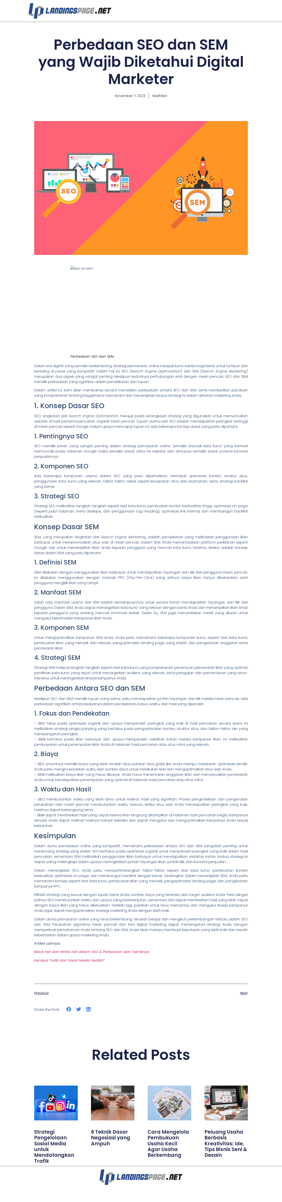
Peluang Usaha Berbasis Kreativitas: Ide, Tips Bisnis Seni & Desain (225, 1144)
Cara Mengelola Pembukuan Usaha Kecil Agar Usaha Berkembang (168, 1144)
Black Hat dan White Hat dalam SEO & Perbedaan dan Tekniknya (91, 951)
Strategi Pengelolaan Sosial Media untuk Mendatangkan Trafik (54, 1147)
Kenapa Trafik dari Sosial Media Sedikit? (69, 960)
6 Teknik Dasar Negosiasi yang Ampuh (110, 1138)
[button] (68, 1009)
